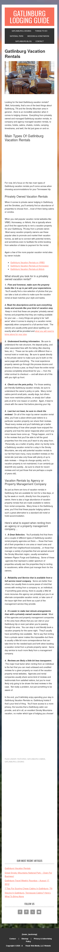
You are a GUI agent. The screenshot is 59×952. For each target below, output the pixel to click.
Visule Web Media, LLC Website (38, 945)
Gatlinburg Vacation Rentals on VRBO (27, 262)
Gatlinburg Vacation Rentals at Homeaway (29, 265)
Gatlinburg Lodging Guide (29, 16)
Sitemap (24, 938)
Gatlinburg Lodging (14, 761)
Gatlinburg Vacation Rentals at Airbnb (27, 269)
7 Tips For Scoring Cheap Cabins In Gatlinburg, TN (28, 888)
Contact (12, 938)
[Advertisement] (26, 162)
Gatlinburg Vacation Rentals (18, 868)
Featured (21, 759)
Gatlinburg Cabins (36, 759)
